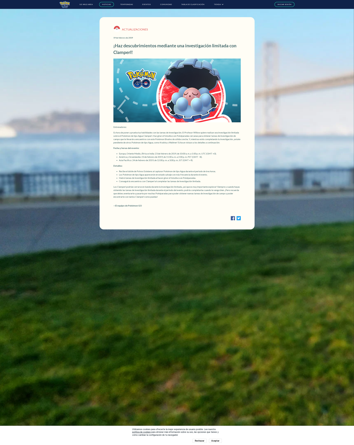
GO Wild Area (86, 4)
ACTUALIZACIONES (135, 29)
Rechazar (199, 440)
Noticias (106, 4)
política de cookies (141, 432)
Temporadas (126, 4)
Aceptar (215, 440)
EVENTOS (146, 4)
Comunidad (166, 4)
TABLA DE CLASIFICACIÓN (193, 4)
